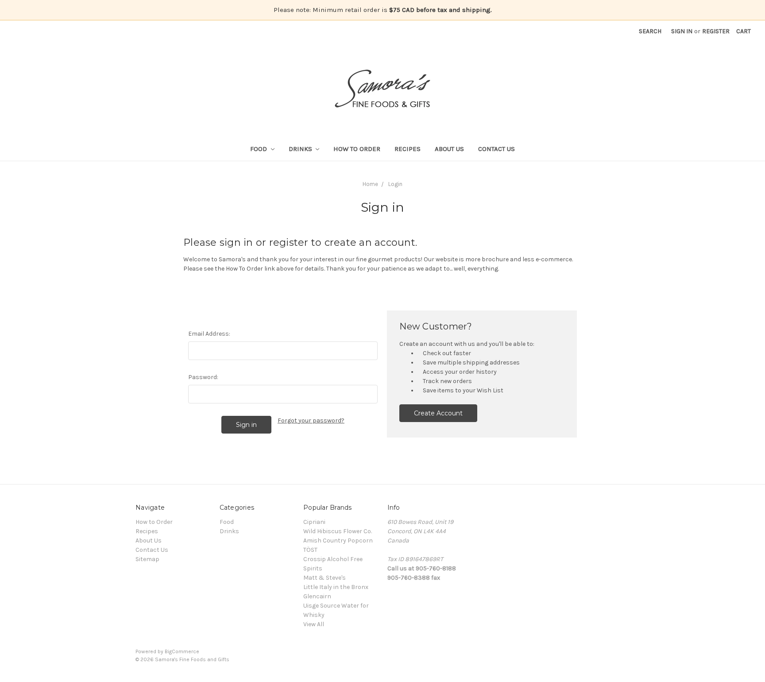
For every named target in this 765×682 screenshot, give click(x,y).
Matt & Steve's (324, 577)
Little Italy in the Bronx (335, 587)
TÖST (310, 550)
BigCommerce (182, 651)
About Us (449, 149)
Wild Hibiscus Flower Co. (337, 531)
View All (313, 624)
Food (259, 149)
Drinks (301, 149)
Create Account (438, 413)
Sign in (681, 31)
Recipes (407, 149)
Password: (203, 377)
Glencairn (317, 596)
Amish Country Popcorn (338, 540)
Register (716, 31)
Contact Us (496, 149)
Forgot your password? (311, 420)
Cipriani (314, 522)
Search (650, 31)
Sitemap (147, 559)
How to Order (356, 149)
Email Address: (209, 333)
